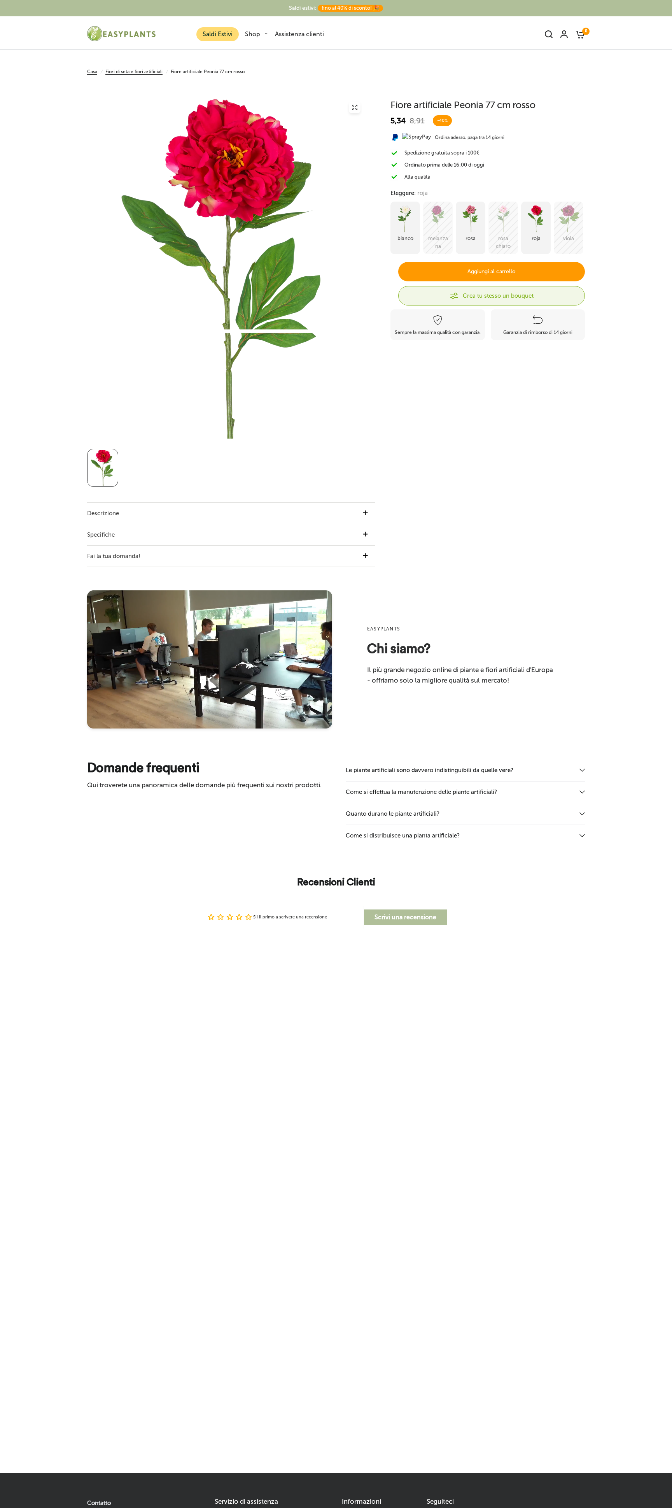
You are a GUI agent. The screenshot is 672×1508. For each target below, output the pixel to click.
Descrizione (103, 513)
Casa (92, 71)
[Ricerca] (548, 34)
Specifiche (101, 534)
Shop (252, 34)
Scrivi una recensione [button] (405, 917)
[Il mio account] (564, 34)
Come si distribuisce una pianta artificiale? (403, 835)
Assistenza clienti (299, 34)
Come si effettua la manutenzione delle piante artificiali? (421, 791)
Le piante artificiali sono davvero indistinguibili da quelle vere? (429, 770)
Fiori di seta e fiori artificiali (134, 71)
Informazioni (361, 1501)
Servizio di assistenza (246, 1501)
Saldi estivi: (334, 8)
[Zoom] (354, 107)
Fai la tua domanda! (113, 556)
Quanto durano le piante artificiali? (392, 813)
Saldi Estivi (218, 34)
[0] (578, 34)
